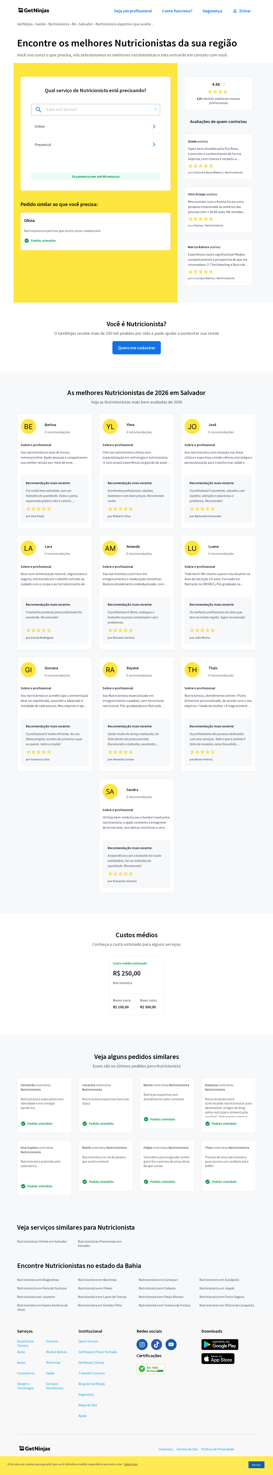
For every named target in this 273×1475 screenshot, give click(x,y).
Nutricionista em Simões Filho (100, 1305)
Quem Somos (88, 1341)
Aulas (21, 1352)
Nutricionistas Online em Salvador (42, 1241)
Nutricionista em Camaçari (158, 1280)
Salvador (86, 23)
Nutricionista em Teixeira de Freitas (164, 1305)
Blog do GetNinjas (91, 1384)
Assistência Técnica (25, 1343)
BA (74, 23)
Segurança (212, 11)
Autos (21, 1362)
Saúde (40, 23)
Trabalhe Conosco (91, 1373)
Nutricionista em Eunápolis (219, 1280)
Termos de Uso (187, 1449)
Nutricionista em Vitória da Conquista (226, 1305)
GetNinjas (25, 23)
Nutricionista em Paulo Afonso (161, 1297)
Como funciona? (177, 11)
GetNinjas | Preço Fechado (97, 1352)
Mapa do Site (87, 1405)
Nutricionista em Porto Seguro (221, 1297)
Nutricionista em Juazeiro (36, 1297)
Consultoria (25, 1373)
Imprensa (166, 1449)
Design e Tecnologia (25, 1386)
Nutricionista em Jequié (216, 1288)
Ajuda (82, 1415)
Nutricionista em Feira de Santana (42, 1288)
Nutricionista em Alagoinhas (38, 1280)
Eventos (52, 1341)
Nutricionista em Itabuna (157, 1288)
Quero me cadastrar (136, 348)
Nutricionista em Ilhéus (95, 1288)
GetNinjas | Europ (91, 1362)
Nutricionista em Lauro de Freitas (102, 1297)
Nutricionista (58, 23)
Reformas (53, 1362)
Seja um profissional (133, 11)
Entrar (245, 11)
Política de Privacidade (217, 1449)
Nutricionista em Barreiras (97, 1280)
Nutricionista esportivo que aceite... (124, 23)
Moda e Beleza (56, 1352)
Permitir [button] (256, 1464)
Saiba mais (131, 1464)
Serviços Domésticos (55, 1386)
